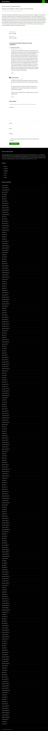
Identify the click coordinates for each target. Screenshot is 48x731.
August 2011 (4, 478)
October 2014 (4, 393)
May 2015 (4, 377)
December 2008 (5, 549)
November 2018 (5, 299)
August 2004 (4, 665)
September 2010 (5, 502)
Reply (13, 72)
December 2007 (5, 576)
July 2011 (4, 480)
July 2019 (4, 281)
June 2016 (4, 348)
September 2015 (5, 368)
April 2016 (4, 352)
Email (10, 128)
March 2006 (4, 623)
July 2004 (4, 668)
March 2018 (4, 315)
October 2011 (4, 473)
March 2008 (4, 569)
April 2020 (4, 261)
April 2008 (4, 567)
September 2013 (5, 422)
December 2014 (5, 388)
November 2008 (5, 551)
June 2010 (4, 509)
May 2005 (4, 645)
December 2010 (5, 495)
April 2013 (4, 433)
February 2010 (5, 518)
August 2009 (4, 531)
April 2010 (4, 513)
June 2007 (4, 589)
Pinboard (5, 166)
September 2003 (5, 690)
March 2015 (4, 382)
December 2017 (5, 321)
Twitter (5, 177)
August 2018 (4, 306)
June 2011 (4, 482)
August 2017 (4, 330)
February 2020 (5, 265)
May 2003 (4, 699)
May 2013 (4, 431)
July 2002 (4, 721)
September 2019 (5, 277)
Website (11, 133)
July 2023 (4, 216)
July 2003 (4, 694)
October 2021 (4, 227)
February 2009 (5, 545)
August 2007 (4, 585)
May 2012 (4, 457)
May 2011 (4, 484)
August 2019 (4, 279)
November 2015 (5, 364)
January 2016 (4, 359)
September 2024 (5, 189)
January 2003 (4, 708)
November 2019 (5, 272)
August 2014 (4, 397)
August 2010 (4, 504)
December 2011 (5, 469)
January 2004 (4, 681)
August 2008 (4, 558)
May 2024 (4, 196)
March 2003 (4, 703)
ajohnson (14, 10)
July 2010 (4, 507)
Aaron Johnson (6, 1)
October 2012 (4, 446)
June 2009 (4, 536)
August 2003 (4, 692)
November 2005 (5, 632)
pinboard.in (8, 155)
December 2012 (5, 442)
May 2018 (4, 310)
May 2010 (4, 511)
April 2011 (4, 487)
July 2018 (4, 308)
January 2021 (4, 243)
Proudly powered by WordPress (7, 729)
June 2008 (4, 563)
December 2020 (5, 245)
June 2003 (4, 697)
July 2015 (4, 373)
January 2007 (4, 600)
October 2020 (4, 250)
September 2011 (5, 475)
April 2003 (4, 701)
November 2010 (5, 498)
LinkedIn (5, 172)
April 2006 (4, 621)
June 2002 (4, 723)
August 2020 (4, 252)
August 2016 (4, 344)
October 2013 (4, 420)
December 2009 (5, 522)
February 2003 (5, 705)
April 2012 (4, 460)
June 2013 (4, 428)
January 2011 (4, 493)
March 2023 (4, 218)
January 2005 (4, 654)
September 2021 (5, 230)
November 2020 (5, 247)
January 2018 (4, 319)
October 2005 (4, 634)
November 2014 (5, 390)
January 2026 (4, 185)
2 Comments (20, 10)
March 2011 (4, 489)
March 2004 (4, 676)
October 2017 (4, 326)
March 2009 (4, 542)
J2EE (3, 6)
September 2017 (5, 328)
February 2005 (5, 652)
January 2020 (4, 268)
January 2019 (4, 294)
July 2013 (4, 426)
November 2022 (5, 225)
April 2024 (4, 198)
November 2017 (5, 323)
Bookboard (6, 170)
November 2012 (5, 444)
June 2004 (4, 670)
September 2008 (5, 556)
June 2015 (4, 375)
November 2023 (5, 210)
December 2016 (5, 341)
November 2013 (5, 417)
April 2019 (4, 288)
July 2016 (4, 346)
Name (10, 123)
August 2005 (4, 638)
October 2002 (4, 714)
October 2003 (4, 688)
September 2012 (5, 449)
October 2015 (4, 366)
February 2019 (5, 292)
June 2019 (4, 283)
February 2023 (5, 221)
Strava (5, 175)
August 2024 (4, 192)
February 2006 (5, 625)
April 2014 (4, 406)
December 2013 (5, 415)
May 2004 (4, 672)
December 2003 (5, 683)
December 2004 (5, 656)
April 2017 (4, 337)
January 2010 (4, 520)
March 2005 (4, 650)
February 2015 (5, 384)
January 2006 (4, 627)
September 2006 (5, 609)
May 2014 (4, 404)
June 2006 (4, 616)
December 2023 (5, 207)
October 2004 (4, 661)
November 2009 (5, 525)
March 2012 (4, 462)
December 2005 (5, 630)
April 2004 (4, 674)
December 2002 (5, 710)
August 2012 (4, 451)
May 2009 (4, 538)
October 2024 (4, 187)
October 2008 (4, 554)
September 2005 (5, 636)
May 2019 (4, 285)
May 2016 (4, 350)
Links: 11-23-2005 (12, 37)
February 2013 (5, 437)
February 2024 (5, 203)
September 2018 (5, 303)
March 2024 (4, 201)
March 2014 (4, 408)
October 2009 (4, 527)
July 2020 (4, 254)
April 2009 (4, 540)
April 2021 (4, 239)
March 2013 (4, 435)
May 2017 (4, 335)
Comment (11, 107)
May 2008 (4, 565)
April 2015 (4, 379)
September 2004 (5, 663)
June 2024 (4, 194)
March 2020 (4, 263)
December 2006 (5, 603)
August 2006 (4, 612)
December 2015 (5, 361)
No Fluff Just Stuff (21, 14)
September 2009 (5, 529)
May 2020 (4, 259)
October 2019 (4, 274)
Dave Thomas (22, 22)
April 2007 (4, 594)
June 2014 (4, 402)
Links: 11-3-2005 (12, 32)
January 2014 (4, 413)
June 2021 (4, 234)
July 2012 (4, 453)
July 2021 (4, 232)
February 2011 (5, 491)
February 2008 (5, 571)
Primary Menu (46, 1)
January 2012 (4, 466)
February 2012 (5, 464)
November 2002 (5, 712)
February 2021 (5, 241)
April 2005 (4, 647)
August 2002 (4, 719)
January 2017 (4, 339)
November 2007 (5, 578)
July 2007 (4, 587)
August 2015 (4, 370)
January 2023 (4, 223)
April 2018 (4, 312)
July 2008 (4, 560)
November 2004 (5, 659)
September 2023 (5, 214)
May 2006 (4, 618)
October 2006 (4, 607)
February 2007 (5, 598)
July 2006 (4, 614)
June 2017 (4, 332)
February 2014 (5, 411)
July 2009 (4, 533)
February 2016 (5, 357)
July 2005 (4, 641)
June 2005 (4, 643)
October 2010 (4, 500)
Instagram (6, 168)
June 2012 (4, 455)
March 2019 (4, 290)
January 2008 (4, 574)
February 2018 (5, 317)
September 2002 (5, 717)
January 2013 (4, 440)
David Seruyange (14, 77)
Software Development (15, 6)
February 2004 (5, 679)
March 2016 (4, 355)
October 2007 (4, 580)
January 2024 (4, 205)
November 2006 (5, 605)
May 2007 (4, 592)
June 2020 (4, 256)
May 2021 (4, 236)
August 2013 (4, 424)
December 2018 (5, 297)
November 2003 (5, 685)
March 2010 (4, 516)
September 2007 (5, 583)
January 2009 (4, 547)
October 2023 (4, 212)
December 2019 (5, 270)
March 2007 (4, 596)
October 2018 (4, 301)
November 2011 (5, 471)
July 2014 (4, 399)
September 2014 (5, 395)
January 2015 (4, 386)
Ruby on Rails (7, 6)
